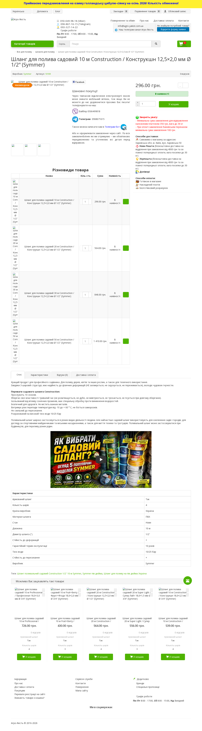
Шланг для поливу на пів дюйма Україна (125, 573)
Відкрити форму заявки (173, 29)
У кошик (174, 104)
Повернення (82, 686)
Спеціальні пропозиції (148, 686)
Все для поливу (24, 51)
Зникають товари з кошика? (29, 697)
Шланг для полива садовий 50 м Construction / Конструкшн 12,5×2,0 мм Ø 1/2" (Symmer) (49, 341)
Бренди (140, 683)
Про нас (18, 683)
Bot (84, 136)
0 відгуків (184, 73)
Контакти (80, 683)
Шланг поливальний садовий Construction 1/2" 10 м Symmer (49, 573)
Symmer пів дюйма (92, 573)
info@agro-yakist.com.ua (130, 25)
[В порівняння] (43, 595)
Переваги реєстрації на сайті (29, 694)
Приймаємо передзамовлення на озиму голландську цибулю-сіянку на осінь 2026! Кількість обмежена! (101, 3)
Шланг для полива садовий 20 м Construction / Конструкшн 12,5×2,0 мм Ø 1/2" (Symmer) (49, 248)
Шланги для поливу (45, 51)
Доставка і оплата (24, 686)
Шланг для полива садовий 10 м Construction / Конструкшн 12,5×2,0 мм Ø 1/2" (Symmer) (49, 201)
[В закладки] (43, 590)
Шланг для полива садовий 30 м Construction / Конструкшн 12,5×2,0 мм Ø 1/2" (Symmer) (49, 295)
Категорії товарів (24, 43)
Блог (57, 11)
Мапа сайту (81, 690)
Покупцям (19, 690)
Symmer (27, 73)
